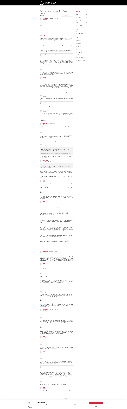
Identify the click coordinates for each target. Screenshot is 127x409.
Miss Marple (82, 43)
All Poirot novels (82, 25)
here (83, 404)
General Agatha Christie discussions (82, 20)
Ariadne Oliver (82, 46)
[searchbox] (81, 8)
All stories (82, 23)
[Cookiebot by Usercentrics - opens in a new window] (29, 407)
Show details (38, 406)
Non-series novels (82, 33)
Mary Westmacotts (82, 36)
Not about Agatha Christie (82, 60)
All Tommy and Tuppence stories (82, 31)
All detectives (82, 40)
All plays (82, 37)
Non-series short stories (82, 34)
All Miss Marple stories (82, 29)
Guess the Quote (82, 52)
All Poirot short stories (82, 28)
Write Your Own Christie (82, 18)
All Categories (81, 12)
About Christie (82, 15)
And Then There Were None (82, 26)
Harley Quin (82, 49)
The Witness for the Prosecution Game (82, 54)
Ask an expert (82, 17)
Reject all (96, 406)
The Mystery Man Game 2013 (82, 57)
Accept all (96, 403)
